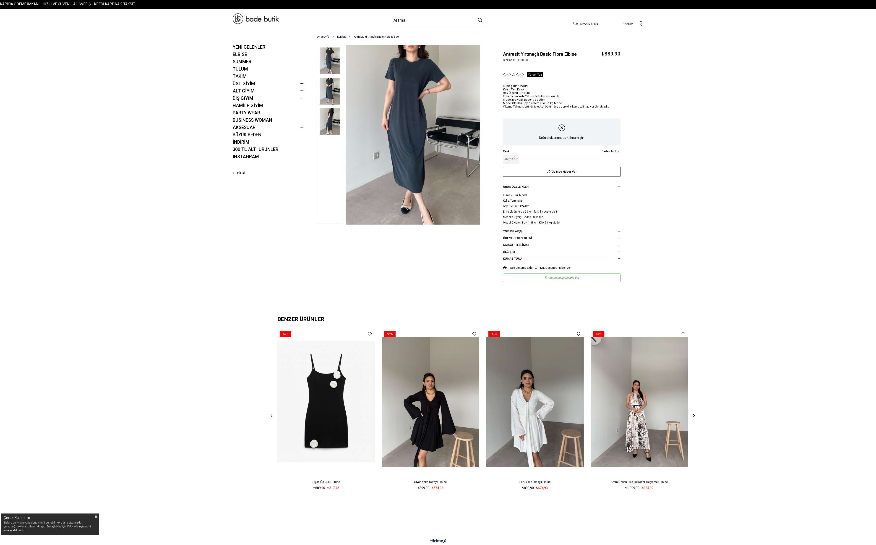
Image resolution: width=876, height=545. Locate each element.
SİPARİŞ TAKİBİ (589, 23)
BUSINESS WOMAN (252, 120)
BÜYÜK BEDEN (247, 134)
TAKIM (240, 76)
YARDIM (628, 23)
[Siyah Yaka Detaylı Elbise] (431, 402)
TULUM (240, 69)
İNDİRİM (241, 142)
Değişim (509, 251)
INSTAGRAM (246, 156)
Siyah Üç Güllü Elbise (326, 482)
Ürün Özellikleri (516, 186)
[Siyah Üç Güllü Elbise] (326, 402)
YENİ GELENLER (249, 47)
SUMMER (242, 61)
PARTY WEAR (246, 113)
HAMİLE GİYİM (248, 105)
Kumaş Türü (512, 258)
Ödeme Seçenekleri (517, 238)
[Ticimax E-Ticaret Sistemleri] (438, 541)
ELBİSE (240, 54)
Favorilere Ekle (370, 334)
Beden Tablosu (611, 151)
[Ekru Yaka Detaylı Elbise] (535, 402)
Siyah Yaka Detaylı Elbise (430, 482)
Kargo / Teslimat (516, 245)
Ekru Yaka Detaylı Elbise (534, 482)
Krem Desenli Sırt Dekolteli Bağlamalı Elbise (639, 482)
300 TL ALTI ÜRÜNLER (255, 149)
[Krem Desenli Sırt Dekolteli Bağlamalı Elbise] (639, 402)
